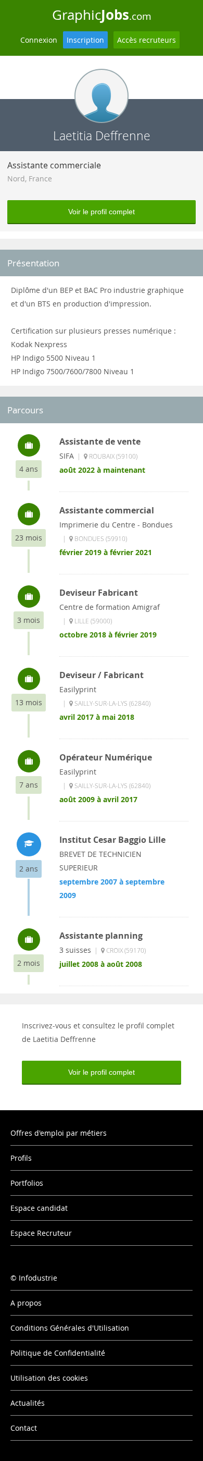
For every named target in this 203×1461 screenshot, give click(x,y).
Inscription (85, 40)
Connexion (38, 40)
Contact (23, 1428)
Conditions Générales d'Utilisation (69, 1328)
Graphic (101, 14)
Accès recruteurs (146, 40)
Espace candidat (39, 1208)
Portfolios (26, 1183)
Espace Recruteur (41, 1233)
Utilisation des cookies (49, 1378)
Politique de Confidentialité (57, 1353)
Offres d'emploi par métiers (58, 1133)
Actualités (27, 1403)
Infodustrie (38, 1278)
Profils (21, 1158)
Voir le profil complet (101, 211)
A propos (26, 1303)
